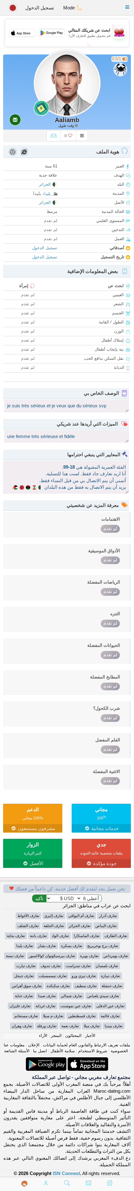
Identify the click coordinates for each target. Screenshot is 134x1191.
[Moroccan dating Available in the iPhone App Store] (87, 1060)
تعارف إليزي (53, 916)
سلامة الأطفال (62, 1051)
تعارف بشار (47, 946)
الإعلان (34, 1045)
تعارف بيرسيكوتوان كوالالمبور (52, 956)
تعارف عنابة (24, 996)
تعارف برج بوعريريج (102, 946)
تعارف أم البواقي (81, 916)
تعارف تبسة (15, 956)
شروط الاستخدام (92, 1051)
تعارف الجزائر (79, 926)
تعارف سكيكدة (58, 986)
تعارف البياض (106, 926)
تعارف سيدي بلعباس (103, 996)
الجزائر (45, 184)
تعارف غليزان (20, 1006)
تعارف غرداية (45, 1006)
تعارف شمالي (71, 996)
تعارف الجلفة (54, 926)
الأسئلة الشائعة (17, 1051)
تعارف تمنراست (78, 966)
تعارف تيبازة (110, 976)
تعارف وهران (22, 1026)
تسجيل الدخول (39, 7)
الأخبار (90, 1035)
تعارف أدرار (108, 916)
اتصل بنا (40, 1051)
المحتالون (73, 1035)
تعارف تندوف (51, 966)
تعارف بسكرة (71, 946)
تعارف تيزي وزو (84, 976)
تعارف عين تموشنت (75, 1006)
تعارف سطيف (86, 986)
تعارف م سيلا (53, 1016)
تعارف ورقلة (46, 1026)
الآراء (43, 1035)
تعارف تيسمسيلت (53, 976)
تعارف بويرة (89, 956)
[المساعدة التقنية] (24, 1183)
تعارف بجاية (16, 936)
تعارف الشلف (28, 926)
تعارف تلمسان (107, 966)
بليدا (47, 193)
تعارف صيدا (47, 996)
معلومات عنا (14, 1045)
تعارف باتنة (38, 936)
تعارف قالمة (110, 1016)
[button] (127, 7)
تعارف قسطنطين (82, 1016)
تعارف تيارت (26, 966)
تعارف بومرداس (115, 956)
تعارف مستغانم (26, 1016)
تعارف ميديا (113, 1026)
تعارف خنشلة (112, 986)
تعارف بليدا (24, 946)
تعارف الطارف (115, 936)
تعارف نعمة (70, 1026)
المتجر (56, 1035)
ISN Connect (66, 1173)
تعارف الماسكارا (86, 936)
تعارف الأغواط (28, 916)
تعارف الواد (60, 936)
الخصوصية (119, 1051)
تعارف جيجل (24, 976)
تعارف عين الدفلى (110, 1006)
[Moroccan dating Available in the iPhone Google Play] (46, 1060)
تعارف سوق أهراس (27, 986)
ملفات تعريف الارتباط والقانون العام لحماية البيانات (86, 1045)
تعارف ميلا (92, 1026)
